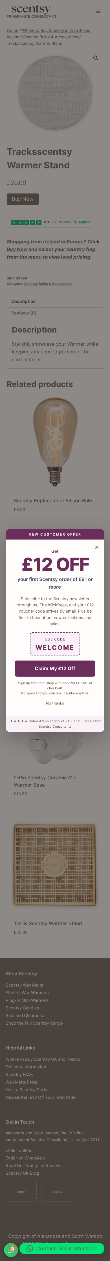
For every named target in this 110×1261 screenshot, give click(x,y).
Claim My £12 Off (55, 668)
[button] (61, 1248)
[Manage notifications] (12, 1248)
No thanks (55, 703)
